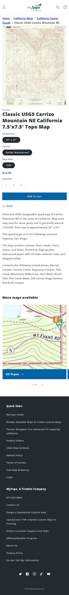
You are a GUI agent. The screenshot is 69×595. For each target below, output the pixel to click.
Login (9, 477)
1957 (9, 165)
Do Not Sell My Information (22, 560)
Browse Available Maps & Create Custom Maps (33, 422)
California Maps (23, 18)
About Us (11, 545)
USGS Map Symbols (17, 447)
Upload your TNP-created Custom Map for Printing (31, 521)
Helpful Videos (15, 440)
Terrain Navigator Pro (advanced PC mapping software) (33, 431)
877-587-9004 (14, 497)
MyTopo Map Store (38, 589)
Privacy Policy (14, 553)
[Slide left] (26, 384)
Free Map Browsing (17, 469)
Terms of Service (16, 462)
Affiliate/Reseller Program (21, 538)
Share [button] (9, 206)
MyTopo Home (15, 414)
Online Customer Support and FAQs (27, 531)
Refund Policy (14, 455)
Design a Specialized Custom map (26, 512)
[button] (4, 7)
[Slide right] (42, 384)
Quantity (7, 178)
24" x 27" (11, 139)
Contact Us (12, 504)
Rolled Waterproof (17, 152)
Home (6, 18)
